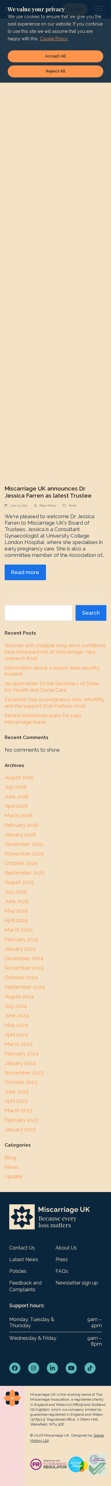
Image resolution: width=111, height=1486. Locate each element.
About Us (66, 1248)
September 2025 (25, 873)
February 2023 (21, 1120)
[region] (55, 41)
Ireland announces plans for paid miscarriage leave (43, 718)
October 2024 (21, 977)
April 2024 (16, 1034)
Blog (10, 1157)
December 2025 (24, 844)
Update (14, 1176)
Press (62, 1259)
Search (91, 613)
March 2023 (18, 1110)
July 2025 (16, 892)
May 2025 (16, 911)
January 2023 (20, 1129)
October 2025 (21, 863)
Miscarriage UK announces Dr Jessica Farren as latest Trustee (48, 492)
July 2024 (16, 1006)
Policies (18, 1271)
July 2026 (16, 787)
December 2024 (24, 958)
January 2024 (20, 1063)
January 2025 (20, 949)
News (72, 505)
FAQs (62, 1271)
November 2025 (24, 854)
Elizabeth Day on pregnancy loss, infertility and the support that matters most (54, 702)
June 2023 (16, 1092)
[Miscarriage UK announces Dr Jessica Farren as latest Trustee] (55, 248)
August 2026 (19, 777)
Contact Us (22, 1248)
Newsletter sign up (77, 1283)
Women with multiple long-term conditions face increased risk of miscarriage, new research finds (55, 651)
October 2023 (21, 1082)
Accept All (55, 56)
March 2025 (19, 930)
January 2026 (20, 834)
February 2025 (22, 939)
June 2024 (17, 1015)
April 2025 (16, 920)
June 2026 (17, 796)
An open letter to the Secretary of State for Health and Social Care (52, 686)
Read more (25, 572)
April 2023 (16, 1101)
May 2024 (16, 1025)
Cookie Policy (54, 38)
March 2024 (19, 1044)
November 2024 (24, 968)
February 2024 (22, 1053)
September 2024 (25, 987)
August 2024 (19, 996)
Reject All (55, 71)
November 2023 (24, 1073)
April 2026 (16, 806)
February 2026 (22, 825)
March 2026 (19, 815)
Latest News (23, 1259)
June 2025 (17, 901)
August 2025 (19, 882)
